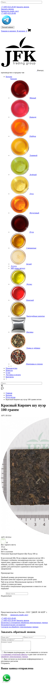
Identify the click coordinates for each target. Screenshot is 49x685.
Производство (11, 368)
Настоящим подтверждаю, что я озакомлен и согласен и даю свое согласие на (24, 654)
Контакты (10, 377)
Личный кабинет (7, 27)
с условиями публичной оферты (14, 654)
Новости (9, 370)
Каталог (9, 77)
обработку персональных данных (14, 657)
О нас (8, 373)
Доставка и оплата (13, 375)
